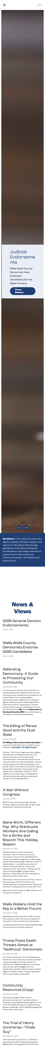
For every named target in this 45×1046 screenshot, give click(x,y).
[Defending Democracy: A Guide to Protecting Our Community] (22, 663)
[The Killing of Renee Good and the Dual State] (22, 721)
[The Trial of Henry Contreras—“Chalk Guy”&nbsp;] (22, 1017)
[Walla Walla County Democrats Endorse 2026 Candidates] (22, 637)
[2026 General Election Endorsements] (22, 616)
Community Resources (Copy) (18, 987)
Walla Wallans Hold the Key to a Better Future (22, 906)
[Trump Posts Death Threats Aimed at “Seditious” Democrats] (22, 934)
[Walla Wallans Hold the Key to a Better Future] (22, 899)
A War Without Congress (16, 792)
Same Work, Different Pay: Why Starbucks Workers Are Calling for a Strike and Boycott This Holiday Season (22, 833)
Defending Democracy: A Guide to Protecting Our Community (20, 676)
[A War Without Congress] (22, 785)
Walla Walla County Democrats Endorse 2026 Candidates (20, 647)
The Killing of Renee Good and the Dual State (20, 730)
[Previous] (19, 528)
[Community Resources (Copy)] (22, 980)
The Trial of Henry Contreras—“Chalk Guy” (19, 1027)
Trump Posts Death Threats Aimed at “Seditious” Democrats (22, 944)
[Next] (26, 528)
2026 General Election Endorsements (22, 623)
